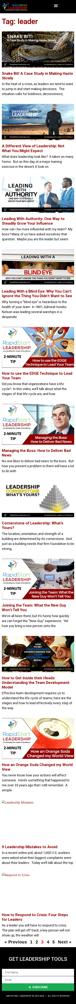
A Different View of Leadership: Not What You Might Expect (33, 148)
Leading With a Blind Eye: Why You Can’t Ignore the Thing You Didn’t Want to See (37, 293)
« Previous (15, 942)
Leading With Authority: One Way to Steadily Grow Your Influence (33, 221)
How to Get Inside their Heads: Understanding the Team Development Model (36, 682)
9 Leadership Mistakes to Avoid (29, 847)
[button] (56, 6)
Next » (65, 942)
